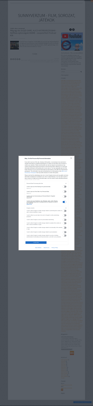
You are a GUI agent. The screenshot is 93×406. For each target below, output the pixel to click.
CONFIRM (36, 242)
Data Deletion (38, 247)
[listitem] (46, 183)
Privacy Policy (55, 247)
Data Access (46, 247)
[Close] (71, 158)
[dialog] (46, 203)
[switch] (64, 187)
